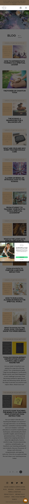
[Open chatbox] (25, 500)
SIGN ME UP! (22, 257)
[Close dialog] (28, 243)
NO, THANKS (21, 259)
